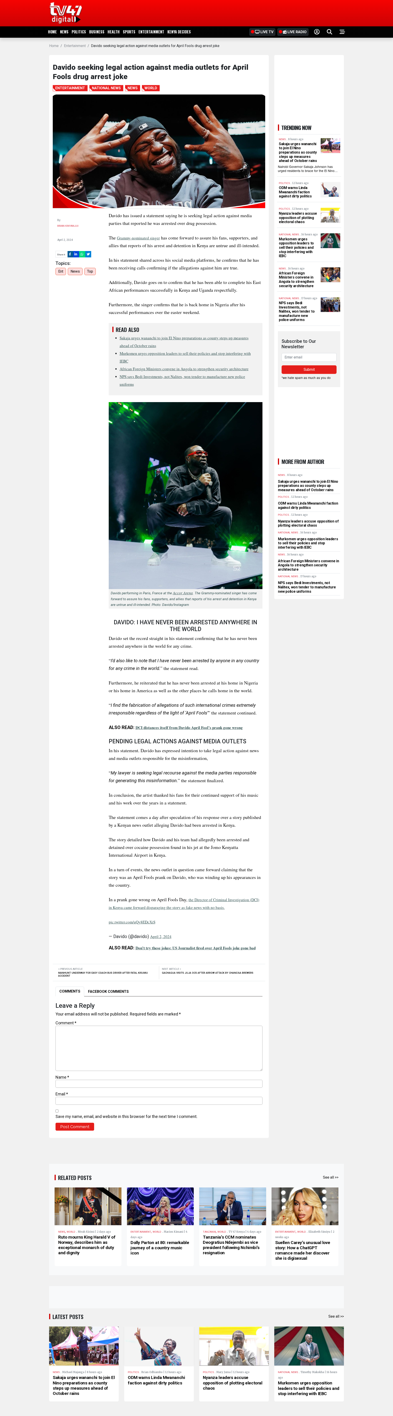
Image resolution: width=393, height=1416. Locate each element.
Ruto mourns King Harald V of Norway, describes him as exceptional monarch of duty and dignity (86, 1244)
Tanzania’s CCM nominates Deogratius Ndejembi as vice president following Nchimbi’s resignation (231, 1244)
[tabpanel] (158, 1066)
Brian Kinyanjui (67, 225)
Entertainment (151, 32)
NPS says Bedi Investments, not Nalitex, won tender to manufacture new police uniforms (297, 311)
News (64, 32)
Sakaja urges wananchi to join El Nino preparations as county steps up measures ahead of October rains (298, 152)
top (90, 271)
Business (96, 32)
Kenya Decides (179, 32)
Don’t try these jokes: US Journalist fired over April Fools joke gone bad (196, 948)
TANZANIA (209, 1231)
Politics (79, 32)
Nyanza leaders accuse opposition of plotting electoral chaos (298, 217)
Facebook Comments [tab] (108, 991)
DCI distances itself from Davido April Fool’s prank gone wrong (189, 727)
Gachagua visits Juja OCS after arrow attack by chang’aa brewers (207, 972)
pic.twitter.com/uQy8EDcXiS (132, 922)
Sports (129, 32)
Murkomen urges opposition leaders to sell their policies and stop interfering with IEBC (296, 247)
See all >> (330, 1177)
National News (288, 1372)
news (75, 271)
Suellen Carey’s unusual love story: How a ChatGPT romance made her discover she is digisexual (302, 1250)
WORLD (71, 1231)
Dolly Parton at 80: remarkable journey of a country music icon (160, 1248)
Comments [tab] (69, 991)
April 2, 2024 (160, 936)
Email (61, 1094)
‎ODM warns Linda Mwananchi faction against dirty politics (295, 192)
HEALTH (114, 32)
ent (60, 271)
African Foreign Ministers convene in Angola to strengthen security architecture (184, 368)
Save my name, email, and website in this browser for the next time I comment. (126, 1116)
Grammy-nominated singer (138, 238)
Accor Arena (183, 592)
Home (52, 32)
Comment (65, 1022)
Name (62, 1077)
